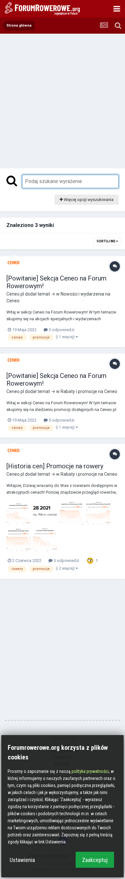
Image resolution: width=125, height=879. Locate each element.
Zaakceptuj (95, 860)
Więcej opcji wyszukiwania (88, 199)
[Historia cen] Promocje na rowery (54, 466)
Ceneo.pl (15, 294)
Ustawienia (22, 860)
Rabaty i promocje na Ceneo (89, 391)
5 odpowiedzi (61, 420)
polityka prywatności (90, 771)
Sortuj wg (106, 241)
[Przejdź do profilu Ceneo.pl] (13, 262)
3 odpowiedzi (61, 329)
